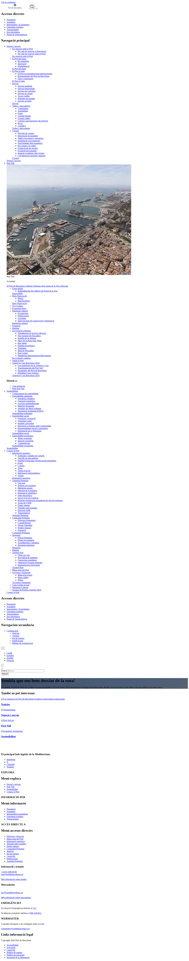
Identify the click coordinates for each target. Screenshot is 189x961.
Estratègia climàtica (26, 398)
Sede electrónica (25, 495)
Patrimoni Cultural (20, 587)
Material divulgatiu (26, 406)
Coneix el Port (13, 451)
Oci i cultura (17, 306)
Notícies (15, 633)
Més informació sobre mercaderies (16, 897)
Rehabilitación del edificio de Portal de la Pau (37, 291)
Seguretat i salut (25, 421)
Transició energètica (26, 401)
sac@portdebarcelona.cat (12, 892)
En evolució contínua (21, 331)
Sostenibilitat (12, 391)
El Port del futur (19, 59)
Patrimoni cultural (20, 311)
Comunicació (12, 631)
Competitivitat (24, 443)
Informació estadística (27, 493)
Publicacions (23, 316)
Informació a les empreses (29, 141)
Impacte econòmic (26, 441)
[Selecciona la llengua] (3, 648)
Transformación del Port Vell (30, 368)
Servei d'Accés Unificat (28, 498)
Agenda (15, 636)
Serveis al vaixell (25, 93)
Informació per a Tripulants (29, 431)
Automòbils (23, 111)
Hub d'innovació (19, 296)
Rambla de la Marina (27, 338)
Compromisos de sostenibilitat (25, 393)
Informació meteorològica (29, 473)
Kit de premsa (18, 638)
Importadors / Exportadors (18, 24)
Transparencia (24, 513)
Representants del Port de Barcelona (33, 76)
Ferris (20, 113)
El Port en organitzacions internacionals (35, 73)
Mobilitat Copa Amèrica (28, 373)
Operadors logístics (15, 27)
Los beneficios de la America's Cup (33, 365)
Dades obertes (24, 505)
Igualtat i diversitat (26, 423)
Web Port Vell (18, 388)
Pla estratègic (23, 61)
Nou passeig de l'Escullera (29, 336)
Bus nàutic (22, 343)
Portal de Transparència (17, 34)
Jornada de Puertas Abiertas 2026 (26, 590)
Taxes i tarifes (24, 96)
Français (10, 660)
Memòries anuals (25, 488)
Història (15, 328)
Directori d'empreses (27, 520)
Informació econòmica (27, 490)
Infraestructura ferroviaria (29, 565)
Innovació (22, 64)
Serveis (15, 83)
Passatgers (11, 20)
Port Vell (10, 163)
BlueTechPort (24, 301)
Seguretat (16, 535)
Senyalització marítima (27, 557)
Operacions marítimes (27, 560)
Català (9, 653)
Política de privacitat (15, 955)
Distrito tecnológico (26, 345)
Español (10, 655)
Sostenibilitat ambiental (22, 396)
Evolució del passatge (27, 151)
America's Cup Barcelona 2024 (26, 363)
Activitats (22, 318)
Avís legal (11, 947)
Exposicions (23, 313)
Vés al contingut (8, 2)
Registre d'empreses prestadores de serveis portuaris (40, 500)
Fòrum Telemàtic (25, 525)
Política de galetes (14, 952)
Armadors (11, 22)
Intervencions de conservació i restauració (36, 321)
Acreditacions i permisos (28, 543)
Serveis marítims (25, 86)
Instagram (11, 759)
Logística (22, 126)
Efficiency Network (15, 836)
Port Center (23, 353)
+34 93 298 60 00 (9, 872)
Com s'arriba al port (20, 585)
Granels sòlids (24, 118)
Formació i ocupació (27, 418)
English (10, 658)
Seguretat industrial (26, 545)
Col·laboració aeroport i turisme (31, 156)
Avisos (21, 475)
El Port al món (18, 71)
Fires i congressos (25, 78)
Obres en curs (24, 555)
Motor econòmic (25, 438)
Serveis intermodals (26, 88)
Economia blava (19, 308)
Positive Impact (24, 528)
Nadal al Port (18, 360)
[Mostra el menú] (37, 8)
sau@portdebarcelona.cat (12, 874)
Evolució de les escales (28, 148)
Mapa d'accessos (25, 575)
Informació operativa (21, 453)
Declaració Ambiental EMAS (30, 411)
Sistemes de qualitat (26, 98)
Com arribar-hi (18, 386)
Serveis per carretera (26, 91)
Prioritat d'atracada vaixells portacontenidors (37, 461)
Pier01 (20, 298)
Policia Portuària (25, 538)
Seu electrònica (13, 32)
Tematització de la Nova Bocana (32, 333)
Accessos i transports (21, 572)
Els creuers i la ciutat (27, 146)
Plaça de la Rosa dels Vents (30, 341)
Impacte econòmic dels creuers (31, 153)
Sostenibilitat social (20, 416)
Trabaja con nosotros (27, 485)
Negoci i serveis (14, 46)
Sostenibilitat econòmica (22, 436)
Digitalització (23, 66)
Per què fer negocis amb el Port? (32, 54)
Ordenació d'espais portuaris (30, 562)
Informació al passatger (28, 136)
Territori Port (17, 552)
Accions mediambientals (28, 403)
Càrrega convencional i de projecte (33, 121)
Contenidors (23, 108)
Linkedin (11, 764)
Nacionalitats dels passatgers (30, 143)
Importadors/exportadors (17, 814)
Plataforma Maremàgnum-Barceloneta (34, 355)
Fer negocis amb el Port (22, 49)
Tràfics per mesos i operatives (30, 138)
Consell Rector (24, 523)
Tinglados (22, 348)
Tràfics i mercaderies (21, 106)
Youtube (10, 767)
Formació (16, 326)
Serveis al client (24, 101)
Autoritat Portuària (20, 480)
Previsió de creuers (26, 133)
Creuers (15, 131)
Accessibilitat (12, 945)
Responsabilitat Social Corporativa (33, 428)
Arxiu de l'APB (24, 503)
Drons (20, 580)
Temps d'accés (24, 470)
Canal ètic (11, 856)
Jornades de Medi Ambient (29, 408)
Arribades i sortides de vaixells (31, 456)
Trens (20, 468)
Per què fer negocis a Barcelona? (32, 51)
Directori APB (24, 510)
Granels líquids (24, 116)
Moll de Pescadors (26, 350)
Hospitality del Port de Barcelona (32, 370)
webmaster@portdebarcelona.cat (15, 928)
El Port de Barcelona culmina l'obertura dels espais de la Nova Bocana (37, 286)
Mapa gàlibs (23, 577)
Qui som (21, 483)
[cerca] (32, 7)
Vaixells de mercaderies (28, 458)
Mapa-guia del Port (20, 570)
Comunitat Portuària (21, 518)
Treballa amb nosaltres (27, 508)
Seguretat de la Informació (18, 957)
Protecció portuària (26, 540)
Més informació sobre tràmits (13, 879)
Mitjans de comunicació (22, 643)
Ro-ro (20, 123)
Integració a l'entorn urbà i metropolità (34, 426)
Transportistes (13, 29)
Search (4, 671)
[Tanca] (2, 668)
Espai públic (17, 288)
